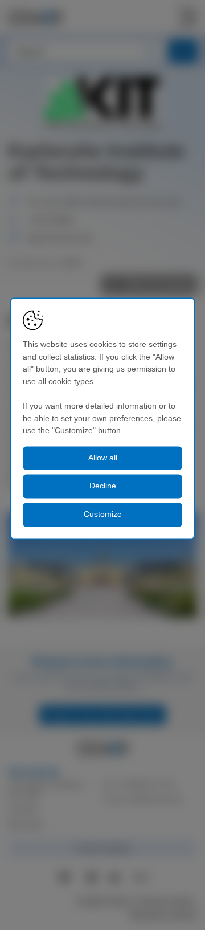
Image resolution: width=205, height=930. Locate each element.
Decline (102, 486)
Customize (103, 514)
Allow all (102, 457)
